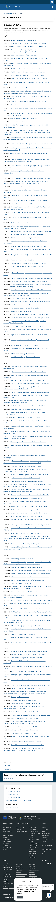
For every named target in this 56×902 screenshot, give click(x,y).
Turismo (31, 855)
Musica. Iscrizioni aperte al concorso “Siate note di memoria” (30, 383)
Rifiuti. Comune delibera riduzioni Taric (23, 40)
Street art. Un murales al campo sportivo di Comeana (27, 266)
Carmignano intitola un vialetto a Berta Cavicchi (25, 703)
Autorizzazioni (32, 829)
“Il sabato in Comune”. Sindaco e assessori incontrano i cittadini (30, 685)
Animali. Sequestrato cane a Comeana (22, 559)
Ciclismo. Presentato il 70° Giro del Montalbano (26, 308)
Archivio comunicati (47, 833)
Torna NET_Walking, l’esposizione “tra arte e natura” (27, 326)
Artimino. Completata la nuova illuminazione (24, 730)
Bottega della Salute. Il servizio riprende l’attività (26, 510)
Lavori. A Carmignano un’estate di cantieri (24, 55)
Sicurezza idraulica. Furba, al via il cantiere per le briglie (28, 654)
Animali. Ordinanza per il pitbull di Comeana (24, 592)
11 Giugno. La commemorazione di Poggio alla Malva (27, 234)
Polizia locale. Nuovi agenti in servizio (22, 354)
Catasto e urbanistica (34, 831)
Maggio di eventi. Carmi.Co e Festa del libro (24, 345)
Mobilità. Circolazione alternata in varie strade (26, 417)
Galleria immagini (46, 849)
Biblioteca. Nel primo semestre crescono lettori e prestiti (29, 101)
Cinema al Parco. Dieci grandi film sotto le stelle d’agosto (28, 43)
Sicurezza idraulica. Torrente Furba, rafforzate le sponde (28, 75)
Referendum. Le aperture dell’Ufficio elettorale (26, 478)
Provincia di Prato (6, 2)
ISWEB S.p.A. (45, 897)
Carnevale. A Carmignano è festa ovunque (23, 634)
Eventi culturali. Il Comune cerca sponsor (24, 700)
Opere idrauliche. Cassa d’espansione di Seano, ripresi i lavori (30, 318)
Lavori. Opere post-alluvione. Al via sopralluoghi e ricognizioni (30, 513)
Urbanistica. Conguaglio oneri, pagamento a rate (25, 626)
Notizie (44, 827)
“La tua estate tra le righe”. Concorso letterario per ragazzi (29, 200)
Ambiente (18, 829)
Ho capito (20, 897)
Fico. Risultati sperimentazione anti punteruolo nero (27, 498)
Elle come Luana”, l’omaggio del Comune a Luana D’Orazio (28, 246)
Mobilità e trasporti (33, 845)
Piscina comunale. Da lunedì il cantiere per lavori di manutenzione (31, 600)
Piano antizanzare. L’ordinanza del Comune (24, 204)
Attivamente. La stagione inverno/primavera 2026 (27, 658)
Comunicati (45, 829)
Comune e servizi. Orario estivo (20, 122)
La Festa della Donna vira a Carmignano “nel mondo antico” (29, 506)
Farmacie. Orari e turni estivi (19, 105)
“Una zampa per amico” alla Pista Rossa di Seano (26, 298)
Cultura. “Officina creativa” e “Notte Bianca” (24, 712)
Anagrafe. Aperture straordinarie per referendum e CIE (28, 567)
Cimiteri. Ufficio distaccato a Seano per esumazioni (27, 305)
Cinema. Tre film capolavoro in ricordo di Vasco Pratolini (28, 727)
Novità (10, 13)
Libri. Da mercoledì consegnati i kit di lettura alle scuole (28, 380)
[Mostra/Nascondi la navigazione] (2, 7)
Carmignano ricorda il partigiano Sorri (22, 260)
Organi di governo (7, 831)
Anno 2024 (8, 769)
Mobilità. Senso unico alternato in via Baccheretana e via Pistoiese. (31, 612)
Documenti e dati (7, 827)
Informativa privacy (33, 870)
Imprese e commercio (34, 843)
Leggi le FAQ (19, 864)
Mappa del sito (6, 894)
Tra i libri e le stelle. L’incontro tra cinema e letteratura (28, 72)
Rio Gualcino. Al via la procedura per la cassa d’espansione (29, 281)
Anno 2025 (8, 766)
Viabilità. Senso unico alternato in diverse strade (26, 466)
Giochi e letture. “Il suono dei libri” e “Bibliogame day (27, 580)
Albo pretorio (32, 874)
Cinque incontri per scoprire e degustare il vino (25, 688)
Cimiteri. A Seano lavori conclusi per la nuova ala (25, 118)
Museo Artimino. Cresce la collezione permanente (26, 516)
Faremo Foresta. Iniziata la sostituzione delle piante (26, 533)
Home (5, 13)
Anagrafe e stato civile (21, 831)
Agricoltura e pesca (20, 827)
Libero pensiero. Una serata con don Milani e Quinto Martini (28, 153)
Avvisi (43, 831)
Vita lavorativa (32, 857)
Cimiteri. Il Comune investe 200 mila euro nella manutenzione (30, 573)
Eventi (43, 853)
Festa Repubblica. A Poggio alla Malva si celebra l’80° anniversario (31, 290)
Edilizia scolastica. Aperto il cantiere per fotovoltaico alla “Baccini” (32, 278)
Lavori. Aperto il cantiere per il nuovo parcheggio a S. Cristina (30, 495)
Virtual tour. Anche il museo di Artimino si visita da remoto (29, 78)
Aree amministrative (8, 835)
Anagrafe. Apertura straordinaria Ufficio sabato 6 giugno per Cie (30, 263)
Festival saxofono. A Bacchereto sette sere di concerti (27, 88)
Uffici (4, 829)
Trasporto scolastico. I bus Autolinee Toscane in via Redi (29, 372)
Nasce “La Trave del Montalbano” (21, 583)
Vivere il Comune (47, 846)
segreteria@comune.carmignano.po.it (12, 888)
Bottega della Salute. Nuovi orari (21, 223)
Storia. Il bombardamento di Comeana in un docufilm (27, 745)
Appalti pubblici (32, 827)
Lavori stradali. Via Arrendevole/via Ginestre (24, 733)
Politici (4, 833)
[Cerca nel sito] (52, 7)
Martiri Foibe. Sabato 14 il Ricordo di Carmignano (26, 609)
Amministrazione (8, 823)
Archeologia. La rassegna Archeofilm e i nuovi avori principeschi (30, 525)
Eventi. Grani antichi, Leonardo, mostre (23, 187)
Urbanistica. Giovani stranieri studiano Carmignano (26, 742)
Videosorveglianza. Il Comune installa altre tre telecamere (28, 442)
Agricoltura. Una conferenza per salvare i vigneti (26, 409)
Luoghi (43, 851)
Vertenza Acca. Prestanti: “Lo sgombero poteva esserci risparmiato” (31, 144)
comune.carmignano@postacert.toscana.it (13, 883)
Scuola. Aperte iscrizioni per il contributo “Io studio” (28, 481)
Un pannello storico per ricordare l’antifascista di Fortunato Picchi (31, 231)
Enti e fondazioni (7, 841)
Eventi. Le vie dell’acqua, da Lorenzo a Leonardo (25, 357)
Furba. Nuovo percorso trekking (21, 311)
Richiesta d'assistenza (21, 874)
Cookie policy (32, 868)
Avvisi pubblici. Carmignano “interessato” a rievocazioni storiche (30, 715)
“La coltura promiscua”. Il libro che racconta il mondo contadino (30, 301)
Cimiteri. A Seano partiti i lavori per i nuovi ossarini (26, 238)
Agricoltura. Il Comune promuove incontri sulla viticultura (29, 406)
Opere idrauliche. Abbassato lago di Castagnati (25, 544)
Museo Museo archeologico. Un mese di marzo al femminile (30, 577)
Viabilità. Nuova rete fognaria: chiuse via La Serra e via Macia (29, 474)
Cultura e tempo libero (34, 833)
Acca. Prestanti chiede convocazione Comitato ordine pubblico (30, 178)
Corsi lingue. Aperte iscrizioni (20, 697)
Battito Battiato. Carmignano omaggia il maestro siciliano (29, 46)
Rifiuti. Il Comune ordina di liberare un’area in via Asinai (28, 671)
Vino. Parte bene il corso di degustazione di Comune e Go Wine (31, 570)
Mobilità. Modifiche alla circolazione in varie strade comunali (30, 69)
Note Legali (31, 872)
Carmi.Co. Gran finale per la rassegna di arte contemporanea (29, 314)
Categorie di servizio (22, 823)
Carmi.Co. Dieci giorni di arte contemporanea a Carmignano (30, 392)
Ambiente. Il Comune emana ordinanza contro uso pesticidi (29, 651)
